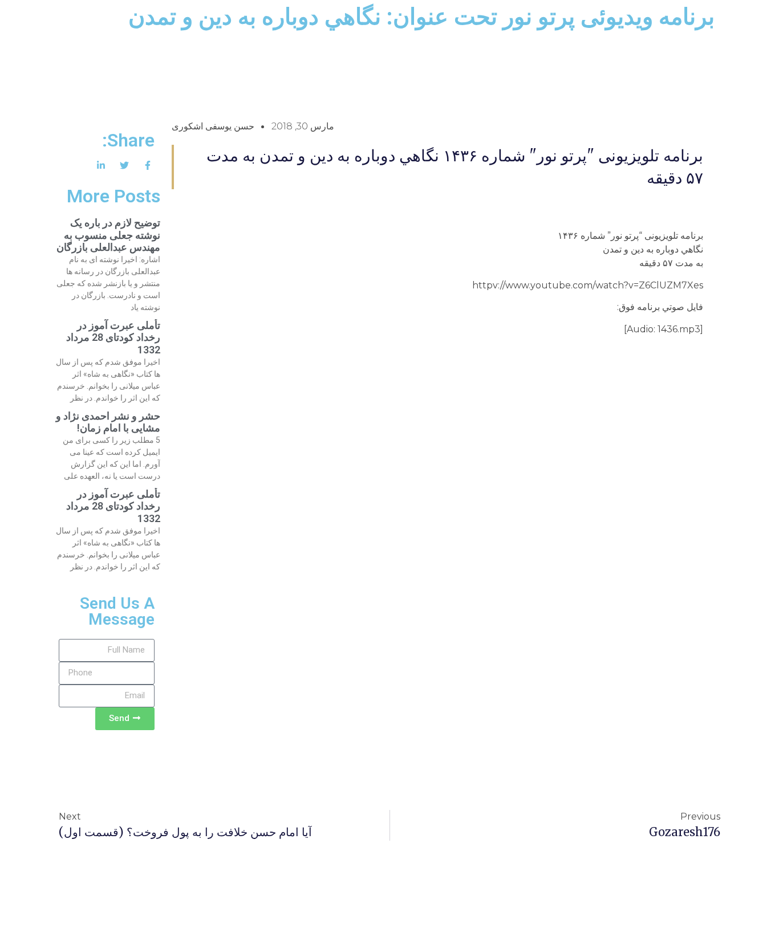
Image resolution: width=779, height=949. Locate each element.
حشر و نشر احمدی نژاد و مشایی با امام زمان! (108, 422)
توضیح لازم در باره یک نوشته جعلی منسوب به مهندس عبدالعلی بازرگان (108, 235)
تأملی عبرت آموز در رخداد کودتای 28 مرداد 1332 (113, 337)
